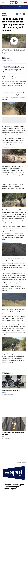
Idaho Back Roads (6, 14)
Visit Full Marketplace (21, 373)
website (4, 360)
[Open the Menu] (2, 2)
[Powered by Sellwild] (24, 462)
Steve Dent (10, 58)
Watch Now (23, 2)
